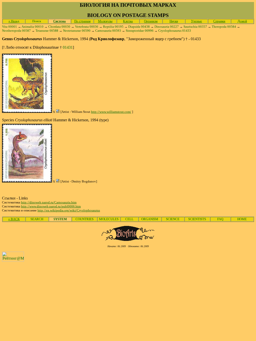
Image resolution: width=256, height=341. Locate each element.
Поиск (36, 21)
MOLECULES (108, 219)
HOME (242, 219)
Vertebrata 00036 (86, 26)
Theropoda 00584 (224, 26)
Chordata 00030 (59, 26)
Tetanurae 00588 (47, 30)
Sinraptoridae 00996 (140, 30)
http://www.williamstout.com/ (111, 112)
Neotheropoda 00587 (16, 30)
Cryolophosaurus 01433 (174, 30)
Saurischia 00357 (195, 26)
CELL (129, 219)
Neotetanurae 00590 (76, 30)
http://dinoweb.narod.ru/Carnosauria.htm (48, 202)
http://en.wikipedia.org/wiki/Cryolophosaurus (69, 210)
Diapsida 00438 (139, 26)
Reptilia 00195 (113, 26)
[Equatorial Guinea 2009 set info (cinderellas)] (27, 111)
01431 (68, 47)
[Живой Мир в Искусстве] (128, 239)
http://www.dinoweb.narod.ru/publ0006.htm (51, 206)
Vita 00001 (9, 26)
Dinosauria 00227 (166, 26)
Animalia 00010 (33, 26)
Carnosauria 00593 (108, 30)
